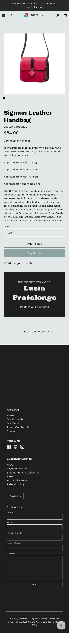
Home (10, 415)
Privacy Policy (14, 622)
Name (10, 512)
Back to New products (37, 331)
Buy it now (34, 253)
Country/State (14, 543)
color (7, 226)
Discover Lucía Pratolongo (34, 306)
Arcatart (22, 618)
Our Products (15, 419)
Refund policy (15, 484)
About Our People (18, 427)
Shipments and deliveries (23, 472)
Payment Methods (18, 468)
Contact (12, 431)
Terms (52, 618)
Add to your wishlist (20, 263)
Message (11, 554)
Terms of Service (17, 480)
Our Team (13, 423)
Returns (12, 476)
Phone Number (14, 533)
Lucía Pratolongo (15, 127)
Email (11, 522)
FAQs (10, 464)
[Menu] (3, 15)
